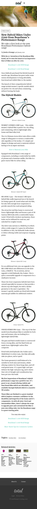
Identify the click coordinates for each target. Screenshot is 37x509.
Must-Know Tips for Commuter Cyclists (18, 427)
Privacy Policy (20, 496)
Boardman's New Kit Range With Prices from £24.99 (3, 459)
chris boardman (22, 438)
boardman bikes (12, 438)
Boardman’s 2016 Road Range (18, 69)
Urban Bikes (5, 30)
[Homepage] (18, 490)
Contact (23, 481)
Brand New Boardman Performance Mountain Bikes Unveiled (18, 458)
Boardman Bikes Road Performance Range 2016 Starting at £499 (26, 459)
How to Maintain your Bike (18, 150)
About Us (14, 481)
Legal (13, 496)
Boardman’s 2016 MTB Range (18, 65)
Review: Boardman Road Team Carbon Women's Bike (11, 459)
